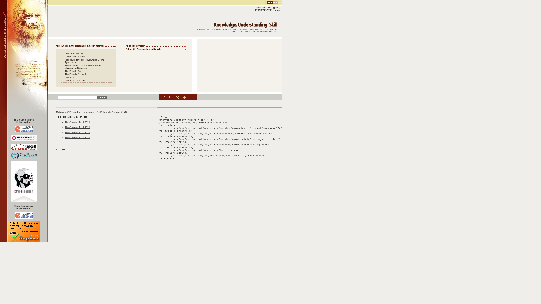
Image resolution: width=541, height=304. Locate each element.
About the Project (135, 46)
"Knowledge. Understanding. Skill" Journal (80, 46)
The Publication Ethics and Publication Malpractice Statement (84, 66)
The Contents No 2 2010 (77, 127)
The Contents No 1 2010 (77, 122)
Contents (69, 77)
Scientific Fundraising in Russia (143, 49)
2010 (124, 112)
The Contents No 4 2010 (77, 137)
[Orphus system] (24, 241)
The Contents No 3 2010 (77, 132)
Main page (61, 112)
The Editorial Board (74, 71)
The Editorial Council (75, 74)
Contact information (75, 80)
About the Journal (74, 53)
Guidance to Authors (75, 56)
